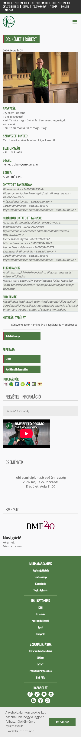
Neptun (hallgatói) (40, 621)
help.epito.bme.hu (61, 3)
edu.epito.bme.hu (39, 3)
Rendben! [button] (62, 722)
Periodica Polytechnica (41, 671)
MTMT (40, 664)
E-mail (26, 6)
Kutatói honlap (13, 336)
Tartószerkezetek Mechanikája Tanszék (29, 140)
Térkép (53, 6)
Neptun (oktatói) (41, 570)
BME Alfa (40, 677)
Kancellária (40, 584)
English (65, 6)
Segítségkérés (40, 590)
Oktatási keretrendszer (40, 651)
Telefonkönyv (39, 6)
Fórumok (9, 542)
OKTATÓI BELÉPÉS (11, 6)
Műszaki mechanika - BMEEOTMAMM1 (27, 201)
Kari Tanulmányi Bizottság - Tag (25, 128)
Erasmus (40, 614)
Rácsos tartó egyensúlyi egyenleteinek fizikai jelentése (38, 280)
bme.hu (6, 3)
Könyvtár (40, 634)
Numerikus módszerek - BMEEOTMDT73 (28, 247)
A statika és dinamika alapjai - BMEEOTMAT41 (32, 222)
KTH (40, 607)
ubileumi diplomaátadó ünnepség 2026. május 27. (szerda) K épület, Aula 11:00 (41, 481)
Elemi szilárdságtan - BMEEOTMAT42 (26, 239)
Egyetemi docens (14, 113)
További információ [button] (20, 731)
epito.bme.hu (20, 3)
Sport (40, 627)
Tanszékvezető (13, 116)
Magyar (9, 10)
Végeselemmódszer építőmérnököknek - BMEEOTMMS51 (39, 210)
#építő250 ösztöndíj (18, 411)
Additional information (17, 369)
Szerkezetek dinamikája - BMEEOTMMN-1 (29, 251)
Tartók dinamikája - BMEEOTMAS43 (25, 205)
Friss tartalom (12, 546)
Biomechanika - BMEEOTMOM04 (23, 189)
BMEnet (40, 657)
